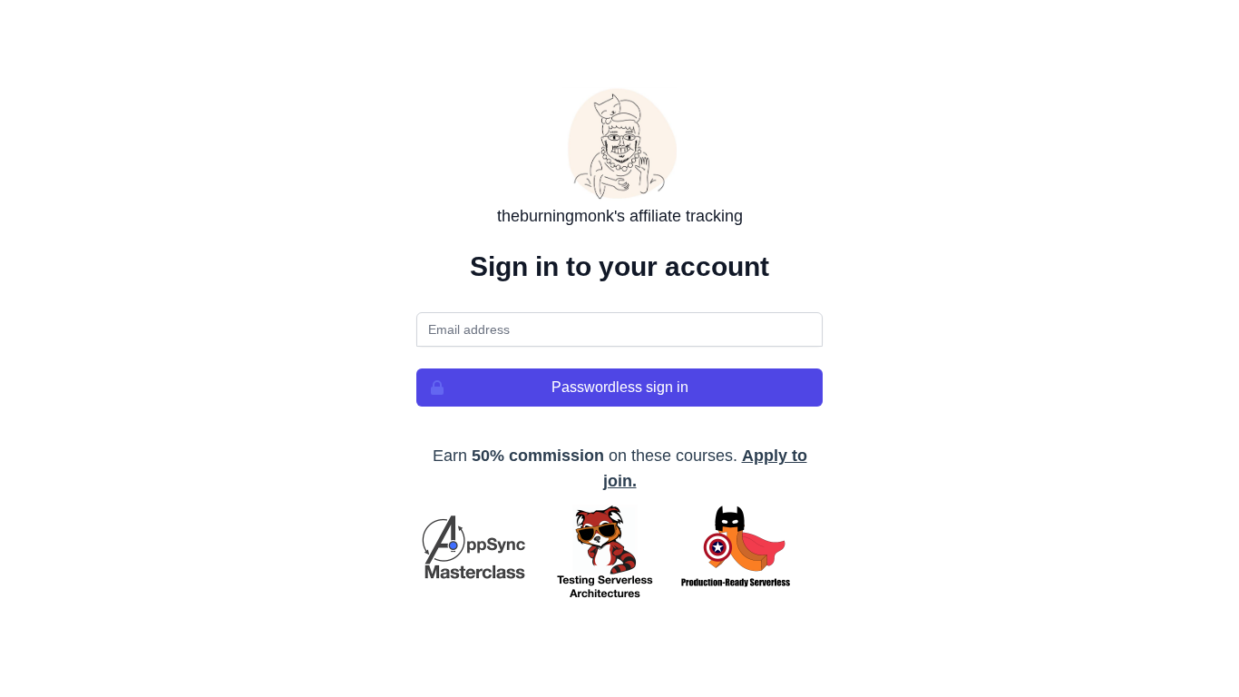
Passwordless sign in (619, 387)
